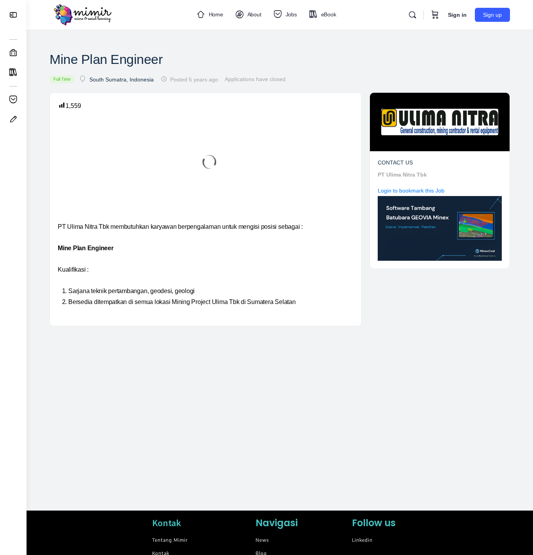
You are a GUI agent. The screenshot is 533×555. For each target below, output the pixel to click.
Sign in (457, 15)
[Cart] (435, 15)
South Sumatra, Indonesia (121, 79)
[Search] (412, 14)
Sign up (492, 15)
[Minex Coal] (440, 227)
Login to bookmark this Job (411, 190)
